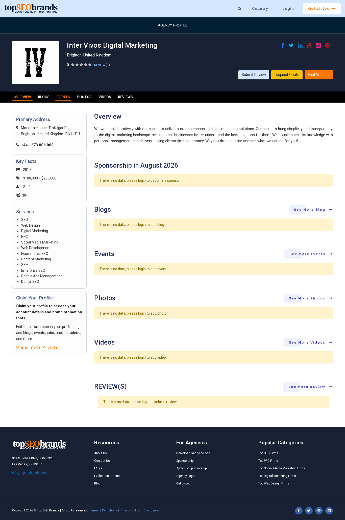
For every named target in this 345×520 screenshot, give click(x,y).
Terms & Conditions (103, 510)
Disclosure (151, 510)
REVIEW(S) (102, 65)
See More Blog (310, 209)
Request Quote (287, 74)
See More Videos (308, 342)
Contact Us (102, 461)
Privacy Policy (130, 510)
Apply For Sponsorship (191, 468)
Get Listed (319, 9)
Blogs (44, 97)
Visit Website (319, 74)
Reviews (125, 97)
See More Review (307, 387)
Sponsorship (184, 461)
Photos (84, 97)
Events (63, 97)
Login (288, 9)
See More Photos (308, 298)
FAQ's (98, 468)
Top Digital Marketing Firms (277, 476)
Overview (22, 97)
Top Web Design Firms (273, 483)
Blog (97, 483)
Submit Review (254, 74)
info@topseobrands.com (29, 473)
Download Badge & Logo (193, 453)
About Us (100, 453)
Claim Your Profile (37, 347)
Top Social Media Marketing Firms (281, 468)
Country (260, 9)
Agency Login (185, 476)
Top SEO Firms (268, 453)
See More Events (308, 254)
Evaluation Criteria (107, 476)
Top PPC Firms (268, 461)
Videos (104, 97)
